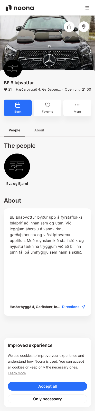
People (14, 130)
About (39, 130)
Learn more (17, 373)
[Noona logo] (20, 8)
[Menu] (87, 8)
